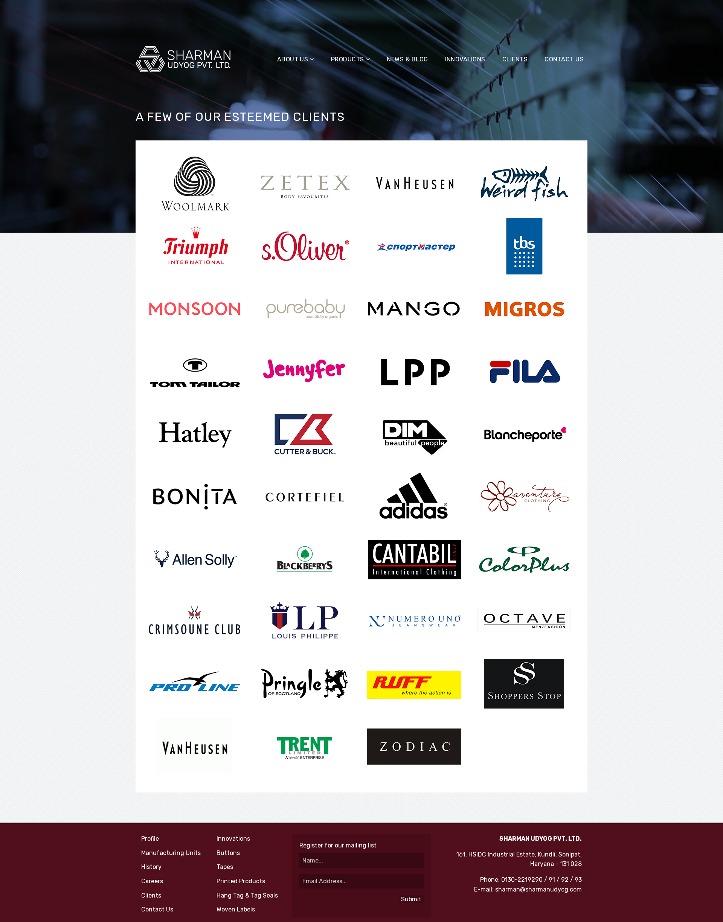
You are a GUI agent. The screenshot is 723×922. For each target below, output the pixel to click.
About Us (292, 59)
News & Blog (407, 59)
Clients (515, 59)
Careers (152, 881)
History (151, 866)
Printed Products (241, 881)
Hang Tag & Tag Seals (247, 895)
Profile (150, 838)
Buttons (228, 852)
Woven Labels (236, 909)
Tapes (225, 866)
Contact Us (564, 59)
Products (347, 59)
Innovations (465, 59)
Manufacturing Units (171, 852)
